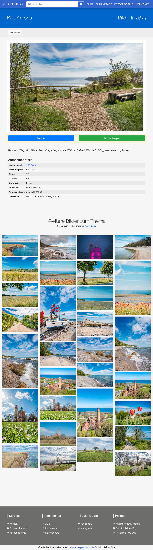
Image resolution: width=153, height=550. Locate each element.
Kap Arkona (15, 33)
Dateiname (14, 196)
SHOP (90, 4)
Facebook (86, 523)
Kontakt (14, 523)
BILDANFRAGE (104, 4)
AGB (47, 523)
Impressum (51, 528)
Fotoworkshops (18, 528)
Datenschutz (52, 532)
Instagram (86, 528)
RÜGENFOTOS (12, 4)
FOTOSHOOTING (123, 4)
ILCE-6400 (31, 165)
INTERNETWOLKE (126, 532)
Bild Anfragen (112, 138)
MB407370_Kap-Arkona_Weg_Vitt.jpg (42, 196)
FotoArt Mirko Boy (126, 528)
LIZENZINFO (142, 4)
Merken (41, 138)
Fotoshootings (18, 532)
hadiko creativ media (128, 523)
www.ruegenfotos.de (82, 547)
